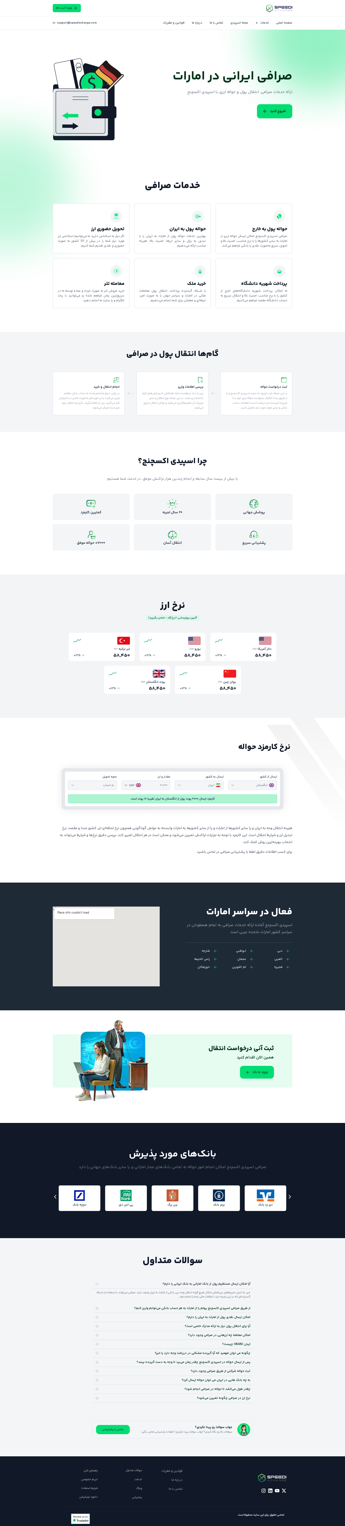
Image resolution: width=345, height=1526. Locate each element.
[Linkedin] (270, 1490)
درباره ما (197, 23)
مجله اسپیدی (239, 23)
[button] (55, 1196)
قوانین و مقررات (174, 23)
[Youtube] (277, 1490)
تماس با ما (216, 23)
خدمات (264, 23)
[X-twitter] (284, 1490)
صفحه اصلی (284, 23)
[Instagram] (263, 1490)
